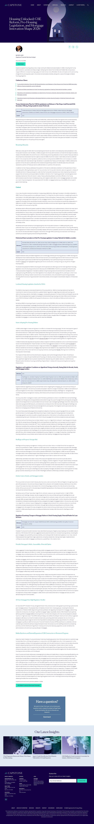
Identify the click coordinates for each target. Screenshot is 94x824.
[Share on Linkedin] (73, 47)
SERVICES (31, 808)
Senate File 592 (44, 338)
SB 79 (58, 349)
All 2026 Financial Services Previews (29, 685)
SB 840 (72, 343)
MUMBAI (36, 778)
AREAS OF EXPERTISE (22, 808)
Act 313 (31, 338)
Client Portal (81, 5)
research (23, 261)
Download (21, 64)
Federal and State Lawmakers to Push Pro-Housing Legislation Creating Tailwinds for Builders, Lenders (44, 89)
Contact (71, 5)
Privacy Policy (78, 808)
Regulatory (20, 92)
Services (55, 5)
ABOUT (13, 808)
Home (32, 5)
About (39, 5)
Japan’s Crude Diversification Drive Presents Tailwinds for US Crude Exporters (44, 757)
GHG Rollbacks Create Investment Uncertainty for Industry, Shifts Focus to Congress (75, 757)
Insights (63, 5)
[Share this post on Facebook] (69, 47)
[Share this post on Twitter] (77, 47)
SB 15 (37, 347)
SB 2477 (55, 345)
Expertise (46, 5)
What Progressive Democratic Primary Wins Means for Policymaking (17, 757)
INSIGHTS (38, 808)
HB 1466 (61, 336)
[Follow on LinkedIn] (6, 799)
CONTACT (44, 808)
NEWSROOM (51, 808)
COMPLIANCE (59, 808)
